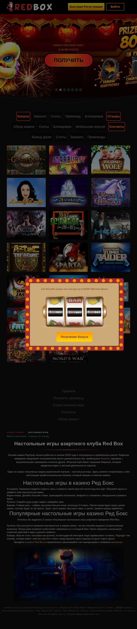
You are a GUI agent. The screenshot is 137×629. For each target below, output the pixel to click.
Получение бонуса (74, 337)
